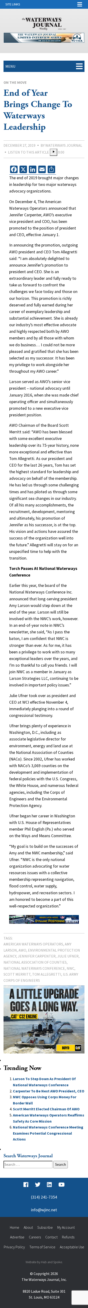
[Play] (53, 152)
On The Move (15, 82)
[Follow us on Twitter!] (37, 1184)
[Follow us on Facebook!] (25, 1184)
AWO (22, 950)
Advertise (17, 1237)
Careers (35, 1237)
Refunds (68, 1237)
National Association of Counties (35, 962)
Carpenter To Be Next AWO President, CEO (48, 1091)
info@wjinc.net (44, 1209)
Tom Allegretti (46, 974)
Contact (51, 1237)
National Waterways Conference (34, 968)
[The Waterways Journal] (44, 23)
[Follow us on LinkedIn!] (49, 1184)
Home (14, 1227)
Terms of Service (42, 1247)
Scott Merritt (17, 974)
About (28, 1227)
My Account (66, 1227)
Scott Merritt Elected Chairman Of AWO (46, 1109)
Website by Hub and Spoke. (44, 1262)
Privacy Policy (14, 1247)
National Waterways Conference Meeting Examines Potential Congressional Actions (48, 1133)
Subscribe (45, 1227)
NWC (70, 968)
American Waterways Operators (33, 944)
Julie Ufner (68, 956)
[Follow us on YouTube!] (61, 1184)
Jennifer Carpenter (37, 956)
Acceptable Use (72, 1247)
